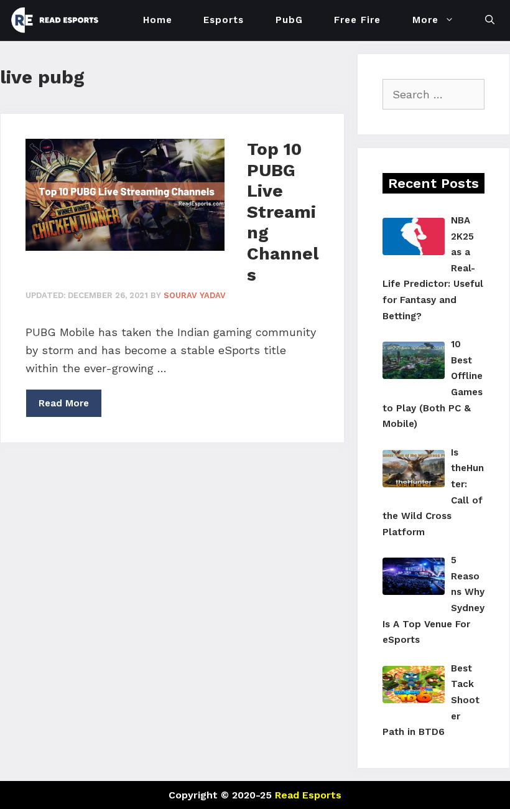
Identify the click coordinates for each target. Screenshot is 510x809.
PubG (289, 20)
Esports (223, 20)
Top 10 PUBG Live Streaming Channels (283, 212)
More (425, 20)
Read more (64, 403)
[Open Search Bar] (490, 20)
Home (157, 20)
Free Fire (357, 20)
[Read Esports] (57, 20)
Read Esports (308, 795)
